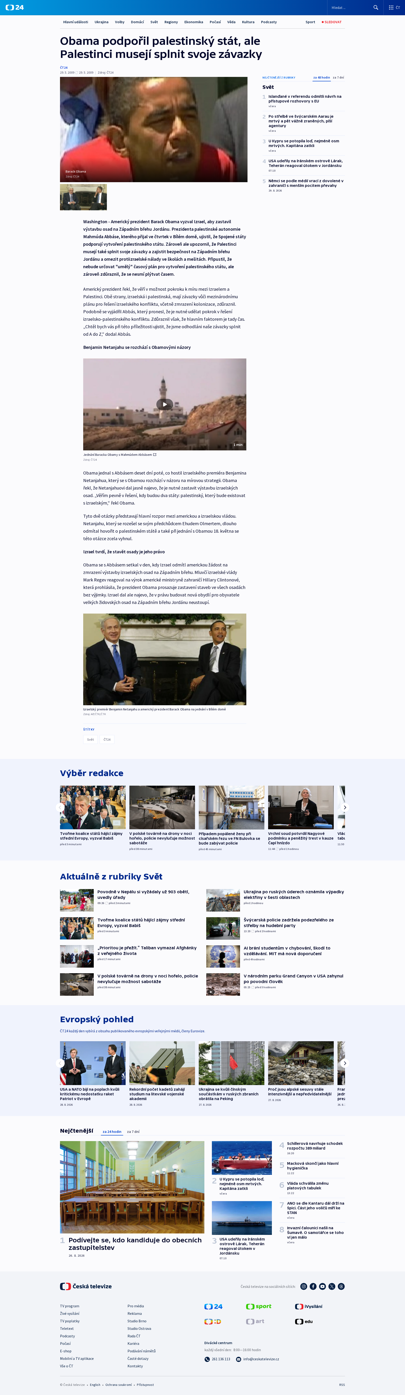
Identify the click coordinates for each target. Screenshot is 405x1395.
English (95, 1385)
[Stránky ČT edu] (303, 1321)
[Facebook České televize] (313, 1286)
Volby (119, 21)
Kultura (248, 21)
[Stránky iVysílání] (308, 1306)
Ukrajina (102, 21)
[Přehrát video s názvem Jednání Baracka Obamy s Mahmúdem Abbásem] (164, 404)
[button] (164, 404)
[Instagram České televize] (304, 1286)
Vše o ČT (66, 1366)
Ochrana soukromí (118, 1385)
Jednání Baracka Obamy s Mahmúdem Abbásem (117, 454)
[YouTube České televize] (322, 1286)
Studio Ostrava (139, 1328)
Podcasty (269, 21)
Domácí (137, 21)
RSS (342, 1385)
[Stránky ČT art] (255, 1321)
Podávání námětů (142, 1351)
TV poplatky (69, 1321)
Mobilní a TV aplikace (77, 1358)
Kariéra (133, 1343)
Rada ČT (134, 1336)
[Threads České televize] (341, 1286)
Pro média (136, 1306)
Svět (154, 21)
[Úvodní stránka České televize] (86, 1286)
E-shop (65, 1351)
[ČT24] (15, 7)
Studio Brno (137, 1321)
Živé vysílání (69, 1313)
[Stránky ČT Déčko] (212, 1321)
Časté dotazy (138, 1358)
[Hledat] (375, 7)
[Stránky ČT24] (213, 1306)
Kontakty (135, 1366)
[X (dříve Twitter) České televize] (332, 1286)
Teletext (67, 1328)
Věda (231, 21)
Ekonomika (193, 21)
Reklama (135, 1313)
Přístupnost (145, 1385)
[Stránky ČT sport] (258, 1306)
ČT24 (63, 67)
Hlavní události (75, 21)
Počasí (215, 21)
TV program (69, 1306)
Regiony (171, 21)
